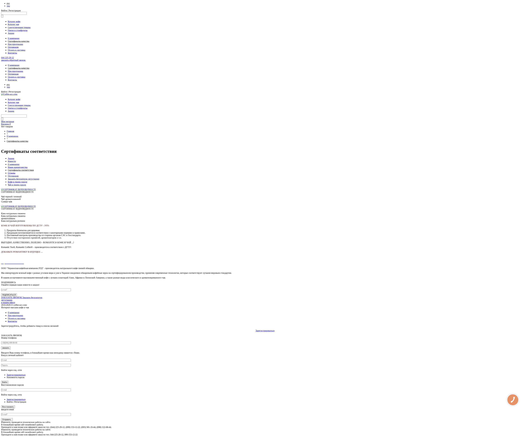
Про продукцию (15, 44)
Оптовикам (13, 47)
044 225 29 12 (7, 57)
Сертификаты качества (18, 41)
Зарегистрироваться (265, 330)
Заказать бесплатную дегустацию (23, 179)
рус (8, 3)
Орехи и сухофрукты (17, 30)
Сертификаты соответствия (21, 170)
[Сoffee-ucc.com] (9, 94)
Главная (10, 131)
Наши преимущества (17, 167)
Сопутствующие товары (19, 27)
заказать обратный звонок (13, 60)
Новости (12, 161)
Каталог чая (13, 24)
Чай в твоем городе (17, 185)
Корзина (6, 124)
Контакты (12, 53)
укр (8, 6)
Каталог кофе (14, 21)
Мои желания (7, 121)
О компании (13, 38)
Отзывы (11, 173)
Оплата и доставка (16, 50)
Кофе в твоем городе (17, 182)
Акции (11, 33)
